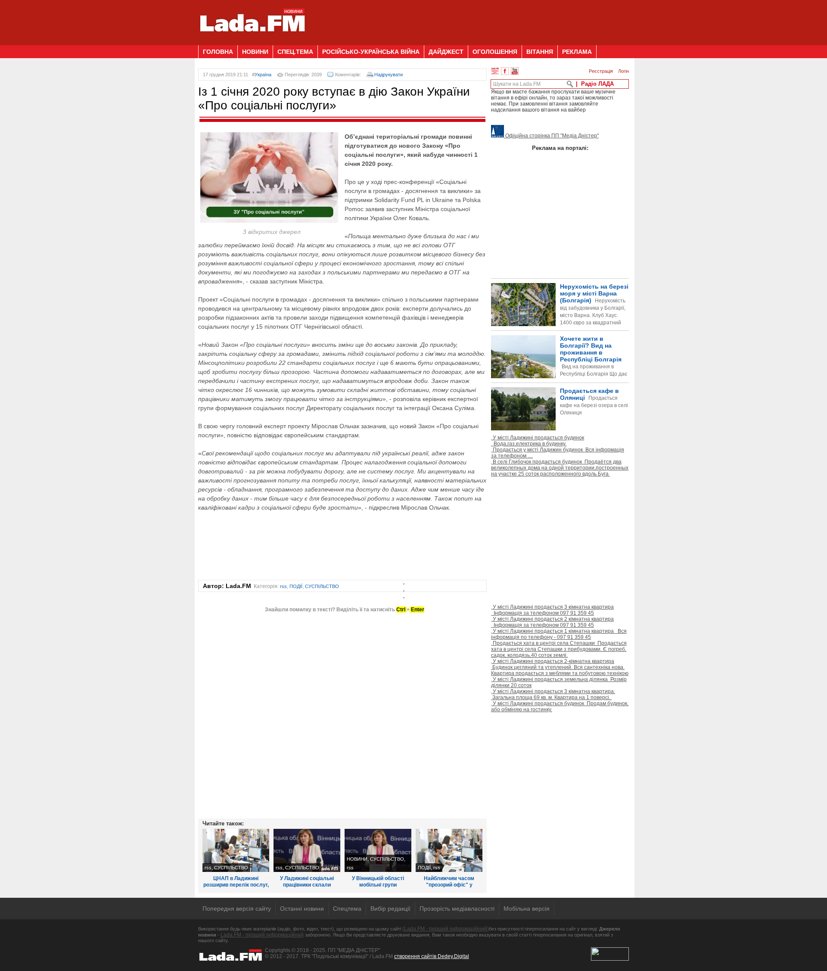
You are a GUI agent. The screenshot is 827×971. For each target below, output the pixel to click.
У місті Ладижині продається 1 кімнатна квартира (559, 634)
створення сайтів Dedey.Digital (431, 956)
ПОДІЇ (295, 586)
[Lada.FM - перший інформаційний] (252, 42)
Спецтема (347, 908)
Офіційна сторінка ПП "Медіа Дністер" (551, 136)
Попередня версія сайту (236, 908)
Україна (263, 74)
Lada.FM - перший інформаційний (262, 935)
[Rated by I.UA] (610, 959)
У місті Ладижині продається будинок (537, 441)
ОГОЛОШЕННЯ (495, 51)
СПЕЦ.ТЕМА (295, 51)
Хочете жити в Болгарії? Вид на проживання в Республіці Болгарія (559, 370)
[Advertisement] (472, 19)
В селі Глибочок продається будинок (559, 468)
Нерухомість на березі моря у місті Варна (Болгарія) (594, 311)
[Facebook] (505, 71)
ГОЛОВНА (218, 51)
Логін (623, 71)
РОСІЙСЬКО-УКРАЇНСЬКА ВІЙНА (371, 51)
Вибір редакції (390, 908)
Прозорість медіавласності (457, 908)
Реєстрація (601, 71)
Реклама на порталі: (560, 148)
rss (283, 586)
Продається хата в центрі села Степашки (559, 649)
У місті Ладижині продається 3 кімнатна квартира (552, 610)
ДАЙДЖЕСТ (446, 51)
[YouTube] (515, 71)
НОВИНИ (255, 51)
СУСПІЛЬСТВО (322, 586)
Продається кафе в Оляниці (594, 401)
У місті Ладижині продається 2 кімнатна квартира (552, 622)
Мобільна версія (527, 908)
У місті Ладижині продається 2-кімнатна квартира (559, 667)
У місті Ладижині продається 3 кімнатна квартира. (553, 694)
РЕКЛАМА (577, 51)
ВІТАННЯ (539, 51)
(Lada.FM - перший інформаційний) (445, 929)
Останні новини (302, 908)
